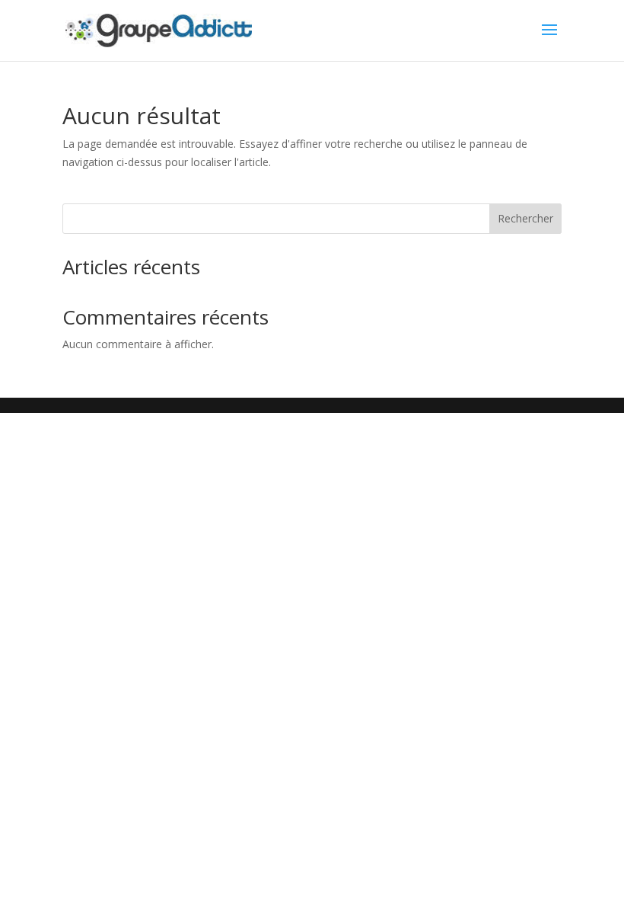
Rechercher (525, 218)
